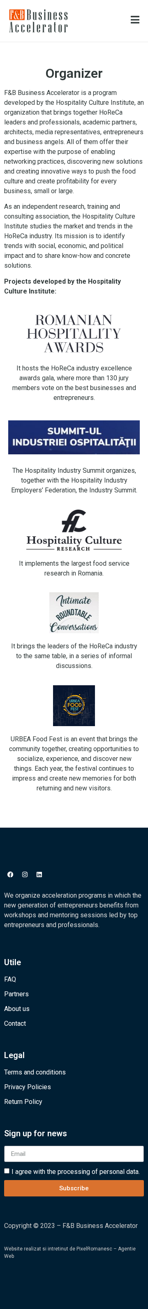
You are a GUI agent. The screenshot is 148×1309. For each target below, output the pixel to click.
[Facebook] (10, 875)
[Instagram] (24, 875)
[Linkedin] (39, 875)
